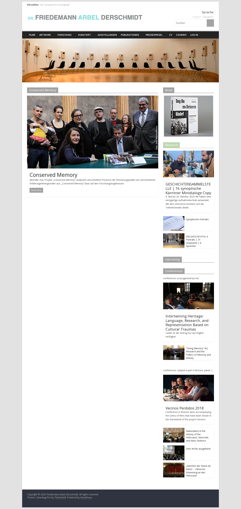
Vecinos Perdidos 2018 (185, 408)
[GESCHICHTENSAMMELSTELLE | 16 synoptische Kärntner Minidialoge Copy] (188, 152)
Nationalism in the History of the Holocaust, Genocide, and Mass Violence (197, 435)
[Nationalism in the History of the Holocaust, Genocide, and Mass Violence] (173, 429)
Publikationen (130, 34)
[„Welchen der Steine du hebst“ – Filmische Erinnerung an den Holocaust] (173, 464)
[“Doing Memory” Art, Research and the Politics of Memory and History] (173, 346)
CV (170, 34)
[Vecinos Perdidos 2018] (188, 376)
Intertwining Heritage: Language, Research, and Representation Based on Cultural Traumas (187, 322)
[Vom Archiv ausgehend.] (173, 447)
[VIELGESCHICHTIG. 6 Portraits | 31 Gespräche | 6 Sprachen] (173, 235)
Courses (181, 34)
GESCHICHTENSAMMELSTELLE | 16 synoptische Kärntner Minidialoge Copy (188, 188)
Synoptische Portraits (197, 219)
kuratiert (84, 34)
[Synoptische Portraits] (173, 217)
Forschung (64, 34)
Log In (194, 34)
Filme (32, 34)
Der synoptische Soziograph (55, 4)
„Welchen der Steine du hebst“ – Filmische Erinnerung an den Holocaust (198, 470)
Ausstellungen (107, 34)
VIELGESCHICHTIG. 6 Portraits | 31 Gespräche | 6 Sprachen (197, 241)
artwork (45, 34)
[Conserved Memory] (92, 97)
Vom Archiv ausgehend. (198, 448)
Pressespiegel (154, 34)
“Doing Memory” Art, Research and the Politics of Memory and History (198, 353)
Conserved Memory (53, 174)
